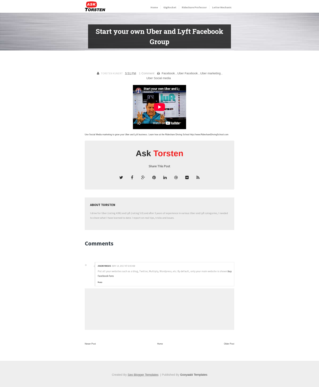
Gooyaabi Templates (193, 374)
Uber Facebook (187, 73)
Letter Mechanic (222, 7)
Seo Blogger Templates (143, 374)
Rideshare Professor (194, 7)
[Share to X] (121, 178)
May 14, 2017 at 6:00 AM (123, 266)
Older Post (229, 344)
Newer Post (90, 344)
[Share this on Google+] (143, 178)
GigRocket (169, 7)
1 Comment (146, 73)
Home (154, 7)
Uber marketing (210, 73)
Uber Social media (158, 78)
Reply (100, 282)
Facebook (168, 73)
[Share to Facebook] (132, 178)
